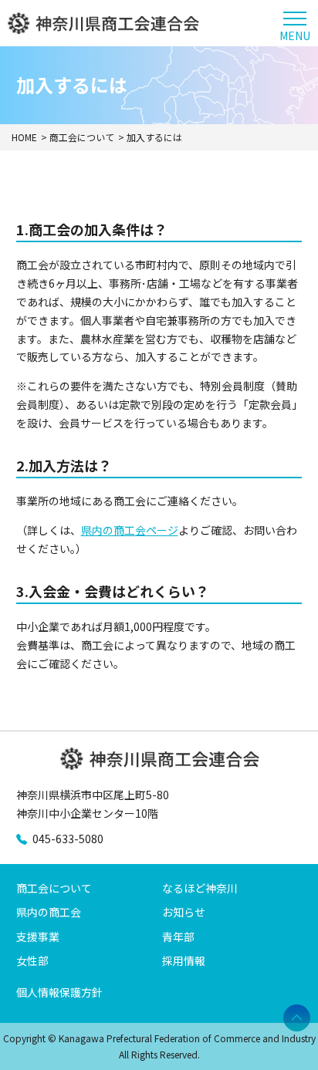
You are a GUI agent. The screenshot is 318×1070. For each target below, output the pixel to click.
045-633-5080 (67, 838)
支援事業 (37, 936)
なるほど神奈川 (200, 888)
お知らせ (183, 912)
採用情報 (183, 960)
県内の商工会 (48, 912)
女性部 (32, 960)
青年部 (178, 936)
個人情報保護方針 (59, 992)
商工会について (54, 888)
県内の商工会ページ (129, 530)
